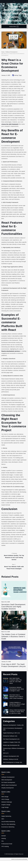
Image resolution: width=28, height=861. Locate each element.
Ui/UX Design (5, 799)
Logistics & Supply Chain (10, 742)
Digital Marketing (6, 816)
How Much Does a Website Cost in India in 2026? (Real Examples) (16, 696)
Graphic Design (5, 804)
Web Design (4, 796)
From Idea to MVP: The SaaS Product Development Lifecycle (13, 665)
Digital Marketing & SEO (10, 733)
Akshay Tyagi (18, 75)
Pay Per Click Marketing (8, 824)
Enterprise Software (9, 736)
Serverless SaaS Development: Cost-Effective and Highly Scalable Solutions (13, 607)
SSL (2, 841)
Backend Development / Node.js (12, 725)
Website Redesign (6, 802)
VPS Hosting (5, 846)
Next (14, 566)
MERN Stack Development (9, 785)
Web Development (6, 779)
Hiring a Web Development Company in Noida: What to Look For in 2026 (17, 711)
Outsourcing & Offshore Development (14, 748)
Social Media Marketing (8, 821)
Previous (14, 556)
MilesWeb (25, 859)
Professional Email (6, 843)
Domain (3, 835)
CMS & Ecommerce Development (12, 728)
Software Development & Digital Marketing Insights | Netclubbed (14, 13)
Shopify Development (7, 787)
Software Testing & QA (9, 759)
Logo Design (5, 807)
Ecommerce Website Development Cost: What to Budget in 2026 (16, 689)
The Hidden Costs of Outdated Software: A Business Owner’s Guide (13, 636)
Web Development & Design (11, 762)
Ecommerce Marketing (7, 827)
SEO (4, 753)
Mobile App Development (10, 745)
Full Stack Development (10, 739)
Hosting (3, 838)
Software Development (9, 756)
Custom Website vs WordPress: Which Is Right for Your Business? (17, 704)
